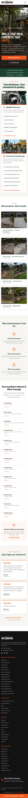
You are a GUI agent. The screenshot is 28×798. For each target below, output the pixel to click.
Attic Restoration (9, 131)
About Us (3, 720)
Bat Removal (4, 665)
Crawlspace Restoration (7, 691)
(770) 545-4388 (15, 63)
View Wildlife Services (9, 136)
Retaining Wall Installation (11, 178)
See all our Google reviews (13, 617)
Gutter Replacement (6, 688)
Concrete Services (5, 710)
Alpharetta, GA (5, 758)
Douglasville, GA (5, 765)
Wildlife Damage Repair (10, 127)
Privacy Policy (4, 737)
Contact (3, 732)
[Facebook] (4, 653)
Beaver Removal (5, 674)
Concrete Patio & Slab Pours (12, 174)
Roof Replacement (5, 686)
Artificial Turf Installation (11, 185)
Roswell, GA (4, 754)
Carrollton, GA (4, 749)
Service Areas (4, 727)
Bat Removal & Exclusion (11, 116)
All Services (4, 660)
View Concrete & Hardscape (11, 190)
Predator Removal (5, 677)
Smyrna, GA (4, 763)
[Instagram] (6, 653)
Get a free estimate (14, 57)
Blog (2, 729)
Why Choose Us (5, 722)
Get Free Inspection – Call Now (15, 796)
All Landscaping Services (7, 701)
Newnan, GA (4, 768)
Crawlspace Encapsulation (7, 693)
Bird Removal (4, 667)
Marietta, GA (4, 756)
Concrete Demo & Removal (11, 167)
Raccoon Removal (9, 124)
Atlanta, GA (4, 751)
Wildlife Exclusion (5, 679)
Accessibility (4, 739)
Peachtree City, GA (5, 770)
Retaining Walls (5, 703)
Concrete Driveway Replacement (13, 170)
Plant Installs (4, 713)
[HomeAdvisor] (2, 653)
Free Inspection (5, 734)
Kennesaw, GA (4, 761)
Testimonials (4, 725)
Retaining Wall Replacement (12, 182)
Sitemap (3, 741)
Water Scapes (4, 708)
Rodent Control (5, 669)
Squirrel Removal (9, 120)
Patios (2, 705)
